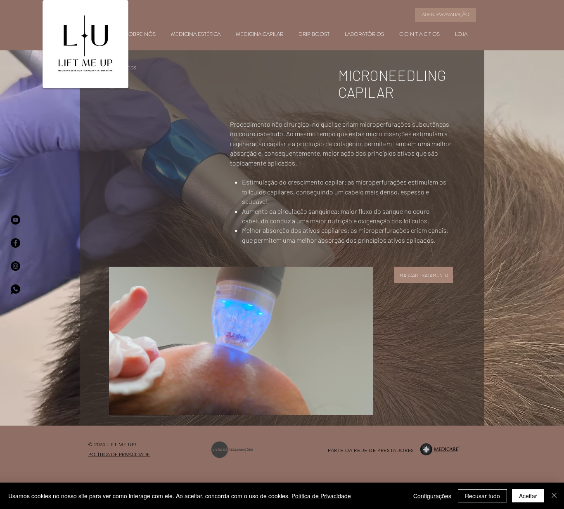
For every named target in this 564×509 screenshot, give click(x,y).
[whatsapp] (15, 289)
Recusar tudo (482, 496)
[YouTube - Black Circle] (15, 220)
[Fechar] (554, 495)
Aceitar (528, 496)
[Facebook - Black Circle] (15, 243)
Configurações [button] (432, 496)
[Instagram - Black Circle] (15, 266)
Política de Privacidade (321, 496)
